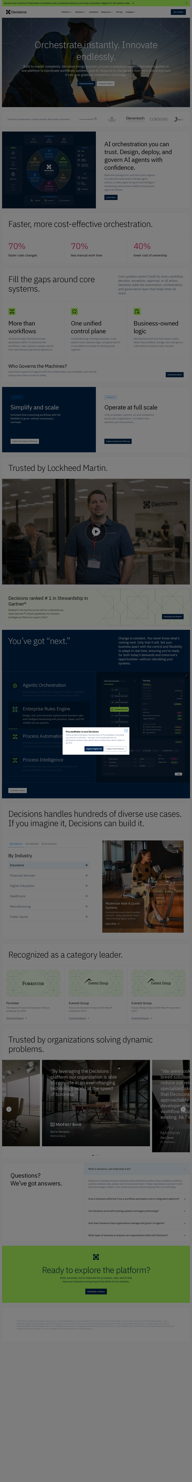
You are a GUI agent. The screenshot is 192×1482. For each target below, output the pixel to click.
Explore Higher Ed (94, 749)
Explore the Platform (115, 749)
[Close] (126, 731)
